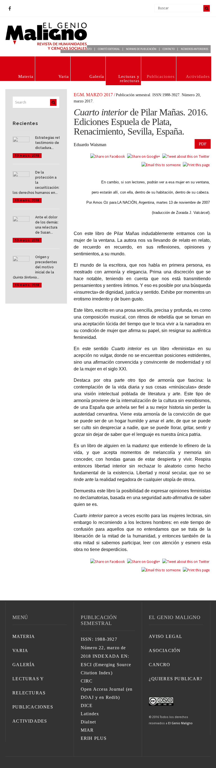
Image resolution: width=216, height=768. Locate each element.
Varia (63, 76)
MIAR (87, 730)
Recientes (25, 123)
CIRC (87, 681)
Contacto (169, 49)
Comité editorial (109, 49)
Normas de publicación (141, 49)
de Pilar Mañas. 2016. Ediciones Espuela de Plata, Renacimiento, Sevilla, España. (141, 122)
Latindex (90, 713)
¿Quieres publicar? (175, 678)
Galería (96, 76)
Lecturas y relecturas (129, 78)
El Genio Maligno (180, 723)
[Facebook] (9, 8)
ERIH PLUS (94, 738)
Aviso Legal (165, 636)
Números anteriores (194, 49)
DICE (87, 705)
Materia (25, 76)
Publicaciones (161, 76)
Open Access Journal (103, 689)
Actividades (198, 76)
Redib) (113, 697)
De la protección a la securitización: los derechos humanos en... (36, 182)
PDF (202, 144)
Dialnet (88, 721)
